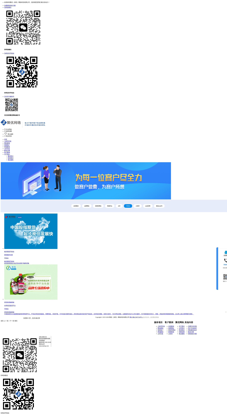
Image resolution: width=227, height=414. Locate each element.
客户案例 (7, 152)
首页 (5, 139)
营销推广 (7, 145)
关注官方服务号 (9, 96)
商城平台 (109, 206)
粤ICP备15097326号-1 (136, 317)
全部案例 (76, 206)
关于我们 (7, 154)
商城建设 (7, 147)
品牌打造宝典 (192, 326)
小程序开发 (7, 141)
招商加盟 (182, 332)
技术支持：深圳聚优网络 (151, 317)
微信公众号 (159, 206)
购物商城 (171, 332)
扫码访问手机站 (9, 53)
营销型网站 (98, 206)
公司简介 (182, 328)
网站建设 (7, 143)
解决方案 (7, 150)
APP (119, 206)
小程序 (137, 206)
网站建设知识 (192, 330)
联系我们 (10, 158)
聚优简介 (10, 156)
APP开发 (7, 148)
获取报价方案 (192, 333)
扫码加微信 (7, 7)
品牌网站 (86, 206)
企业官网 (147, 206)
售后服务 (10, 160)
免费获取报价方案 (10, 5)
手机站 (128, 206)
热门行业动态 (192, 328)
